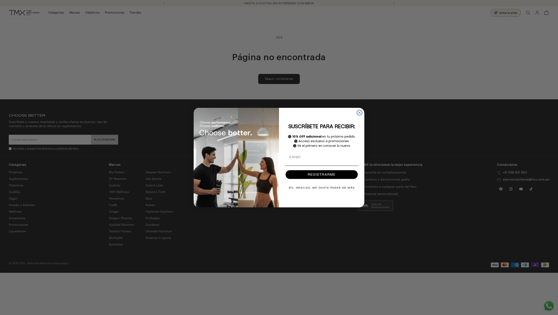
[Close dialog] (359, 112)
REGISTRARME (321, 174)
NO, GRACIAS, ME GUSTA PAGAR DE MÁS (322, 187)
